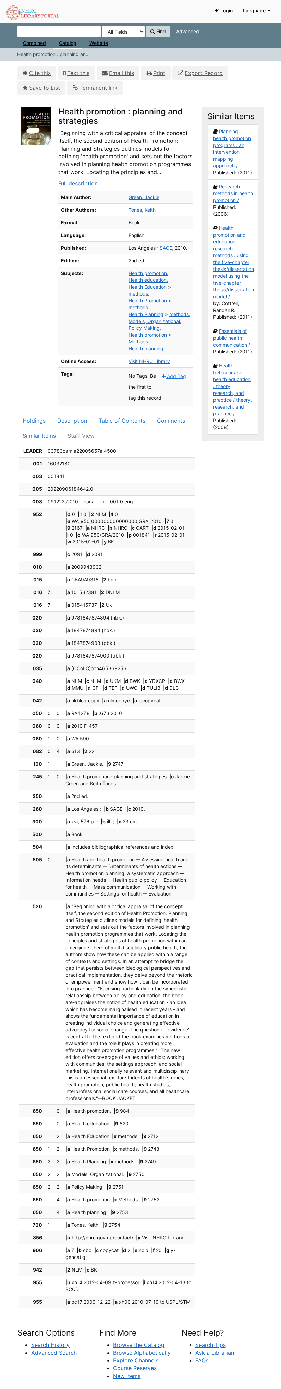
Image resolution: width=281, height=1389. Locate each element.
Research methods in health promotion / (233, 193)
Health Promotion (148, 300)
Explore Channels (135, 1360)
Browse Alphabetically (142, 1352)
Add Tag (176, 376)
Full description (78, 183)
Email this (121, 73)
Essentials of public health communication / (231, 338)
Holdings (34, 420)
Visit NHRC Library (149, 361)
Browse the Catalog (138, 1344)
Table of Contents (122, 420)
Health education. (148, 280)
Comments (171, 420)
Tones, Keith (142, 210)
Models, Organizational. (155, 321)
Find (160, 31)
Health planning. (147, 348)
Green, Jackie (144, 197)
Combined (34, 43)
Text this (78, 73)
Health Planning (146, 314)
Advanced (187, 31)
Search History (50, 1344)
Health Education (148, 287)
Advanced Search (54, 1352)
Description (72, 420)
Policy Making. (145, 328)
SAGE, (167, 248)
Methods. (139, 342)
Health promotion (148, 335)
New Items (126, 1376)
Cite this (40, 73)
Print (159, 73)
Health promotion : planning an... (53, 54)
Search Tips (210, 1344)
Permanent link (98, 87)
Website (98, 43)
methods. (139, 294)
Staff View (81, 435)
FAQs (201, 1360)
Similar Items (39, 435)
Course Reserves (135, 1368)
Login (226, 10)
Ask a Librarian (214, 1352)
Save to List (44, 87)
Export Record (204, 73)
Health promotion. (148, 273)
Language (255, 10)
